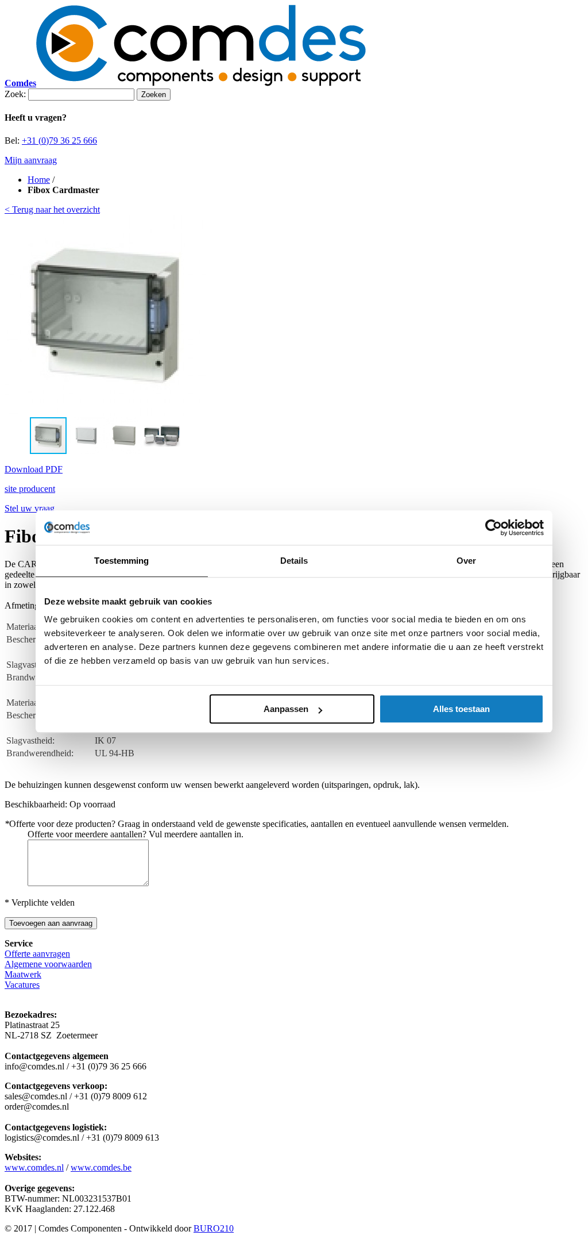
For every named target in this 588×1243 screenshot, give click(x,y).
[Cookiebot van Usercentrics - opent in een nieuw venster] (493, 527)
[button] (195, 315)
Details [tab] (294, 560)
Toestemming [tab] (121, 560)
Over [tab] (466, 560)
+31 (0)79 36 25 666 (59, 140)
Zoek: (15, 94)
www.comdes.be (101, 1167)
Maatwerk (23, 974)
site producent (30, 489)
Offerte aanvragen (37, 954)
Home (39, 179)
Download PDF (34, 469)
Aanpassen (286, 709)
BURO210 (214, 1228)
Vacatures (22, 985)
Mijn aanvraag (31, 160)
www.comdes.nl (34, 1167)
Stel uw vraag (30, 508)
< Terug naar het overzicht (52, 209)
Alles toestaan (461, 709)
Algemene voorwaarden (48, 964)
